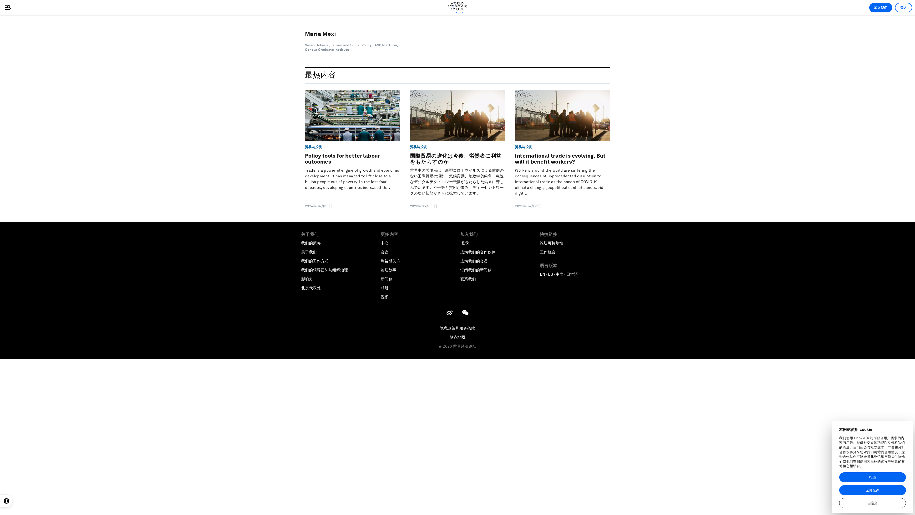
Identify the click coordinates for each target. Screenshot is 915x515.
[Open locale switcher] (6, 501)
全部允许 (872, 490)
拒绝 (872, 477)
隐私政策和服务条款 (457, 328)
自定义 (873, 503)
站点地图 (457, 337)
